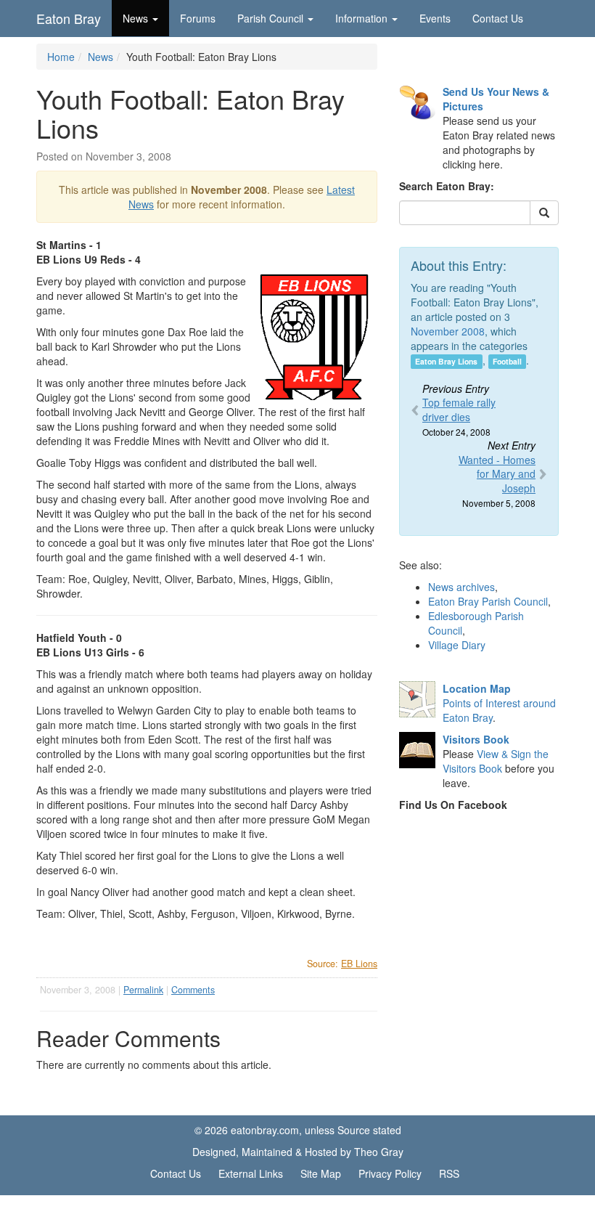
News (100, 56)
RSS (449, 1173)
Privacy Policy (390, 1173)
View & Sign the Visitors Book (496, 761)
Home (61, 56)
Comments (193, 989)
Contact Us (497, 18)
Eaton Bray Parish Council (488, 601)
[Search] (544, 212)
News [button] (135, 18)
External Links (250, 1173)
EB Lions (359, 963)
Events (435, 18)
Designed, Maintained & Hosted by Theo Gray (297, 1151)
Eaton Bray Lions (446, 361)
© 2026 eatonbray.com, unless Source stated (297, 1130)
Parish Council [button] (270, 18)
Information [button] (361, 18)
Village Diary (456, 645)
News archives (461, 586)
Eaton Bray (68, 18)
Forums (198, 18)
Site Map (320, 1173)
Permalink (143, 989)
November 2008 (448, 331)
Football (507, 361)
